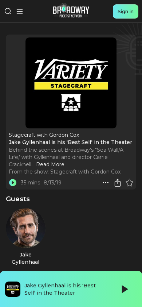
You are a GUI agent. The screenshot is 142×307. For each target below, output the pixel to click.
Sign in (126, 11)
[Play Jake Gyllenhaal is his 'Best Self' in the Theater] (13, 183)
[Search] (8, 11)
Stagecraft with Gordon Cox (85, 171)
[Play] (124, 289)
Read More (50, 164)
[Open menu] (20, 11)
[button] (106, 183)
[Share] (118, 183)
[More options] (106, 183)
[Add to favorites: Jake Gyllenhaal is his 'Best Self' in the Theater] (129, 183)
